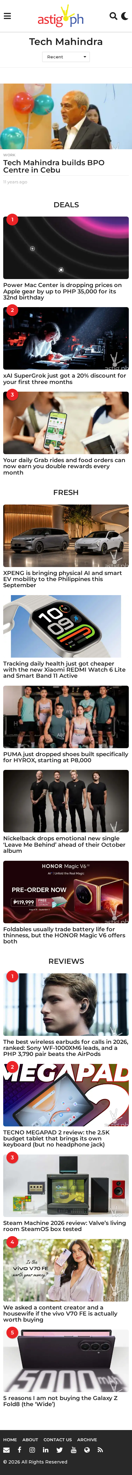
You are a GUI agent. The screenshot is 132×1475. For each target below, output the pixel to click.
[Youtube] (73, 1450)
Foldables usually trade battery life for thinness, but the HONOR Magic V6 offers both (64, 935)
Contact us (58, 1439)
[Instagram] (32, 1450)
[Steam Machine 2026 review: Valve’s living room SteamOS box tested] (66, 1185)
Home (10, 1439)
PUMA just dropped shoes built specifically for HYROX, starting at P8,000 (65, 757)
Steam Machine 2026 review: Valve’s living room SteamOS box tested (64, 1226)
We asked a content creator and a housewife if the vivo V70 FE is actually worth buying (60, 1314)
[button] (7, 16)
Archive (87, 1439)
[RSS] (100, 1450)
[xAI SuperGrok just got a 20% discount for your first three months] (66, 338)
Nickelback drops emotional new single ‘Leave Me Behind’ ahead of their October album (64, 844)
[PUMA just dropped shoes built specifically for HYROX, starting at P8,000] (66, 717)
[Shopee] (87, 1450)
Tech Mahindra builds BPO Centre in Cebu (53, 166)
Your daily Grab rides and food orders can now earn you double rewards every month (64, 466)
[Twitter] (59, 1450)
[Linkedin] (45, 1450)
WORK (9, 155)
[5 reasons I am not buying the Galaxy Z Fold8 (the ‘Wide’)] (66, 1361)
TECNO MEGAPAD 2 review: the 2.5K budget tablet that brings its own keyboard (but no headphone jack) (56, 1138)
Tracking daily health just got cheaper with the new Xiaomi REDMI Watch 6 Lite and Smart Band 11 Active (64, 670)
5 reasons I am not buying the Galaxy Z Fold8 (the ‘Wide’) (60, 1401)
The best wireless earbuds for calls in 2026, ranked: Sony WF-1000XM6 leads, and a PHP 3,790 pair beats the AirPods (65, 1048)
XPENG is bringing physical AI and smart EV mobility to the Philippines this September (62, 579)
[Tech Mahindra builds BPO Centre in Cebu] (66, 116)
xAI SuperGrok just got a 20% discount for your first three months (64, 378)
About (30, 1439)
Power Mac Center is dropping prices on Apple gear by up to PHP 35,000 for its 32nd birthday (62, 291)
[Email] (6, 1450)
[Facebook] (19, 1450)
